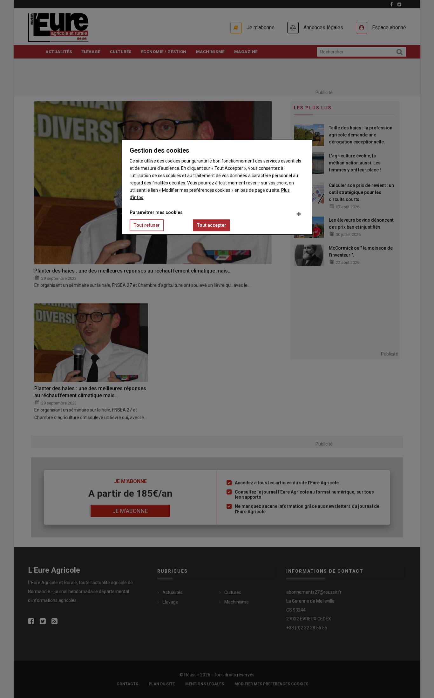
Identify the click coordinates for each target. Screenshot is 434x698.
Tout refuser (146, 225)
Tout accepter (211, 225)
